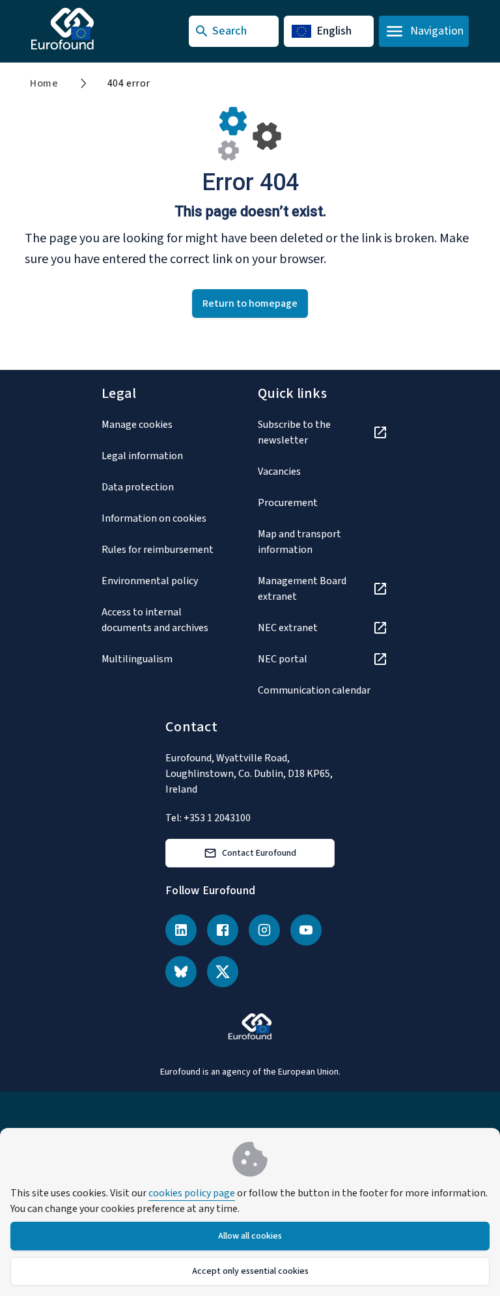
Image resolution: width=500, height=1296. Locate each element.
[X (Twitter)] (222, 971)
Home (44, 83)
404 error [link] (128, 83)
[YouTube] (306, 930)
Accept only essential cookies (250, 1271)
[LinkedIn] (181, 930)
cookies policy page (191, 1193)
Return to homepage (250, 303)
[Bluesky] (181, 971)
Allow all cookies (250, 1236)
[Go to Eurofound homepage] (88, 28)
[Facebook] (222, 930)
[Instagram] (264, 930)
